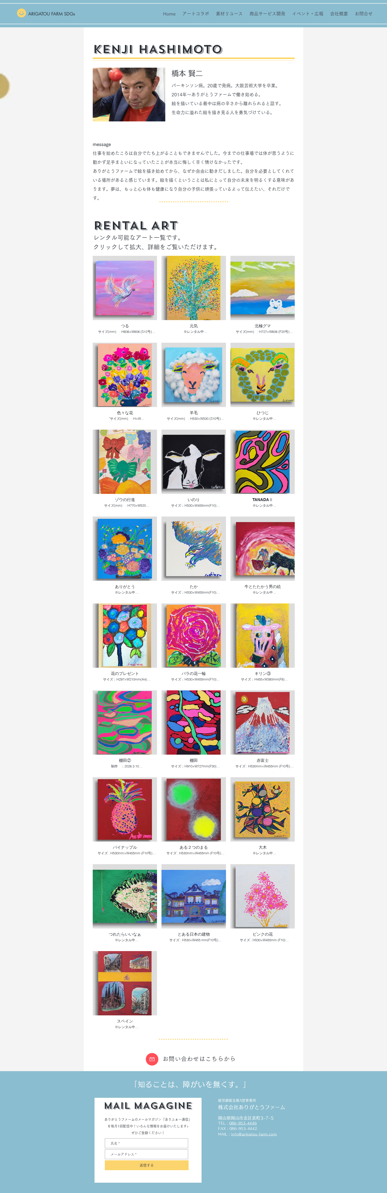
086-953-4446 (243, 1123)
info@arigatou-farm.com (254, 1134)
